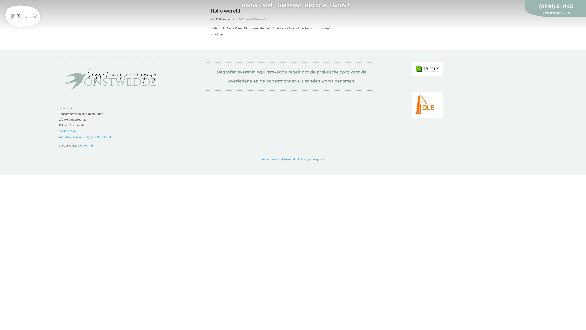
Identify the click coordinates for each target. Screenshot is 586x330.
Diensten (289, 4)
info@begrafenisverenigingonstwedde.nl (85, 137)
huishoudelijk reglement (276, 159)
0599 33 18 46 (67, 131)
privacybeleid (316, 159)
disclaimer (299, 159)
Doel (266, 4)
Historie (315, 4)
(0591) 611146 (556, 7)
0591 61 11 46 (86, 145)
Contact (339, 4)
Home (249, 4)
